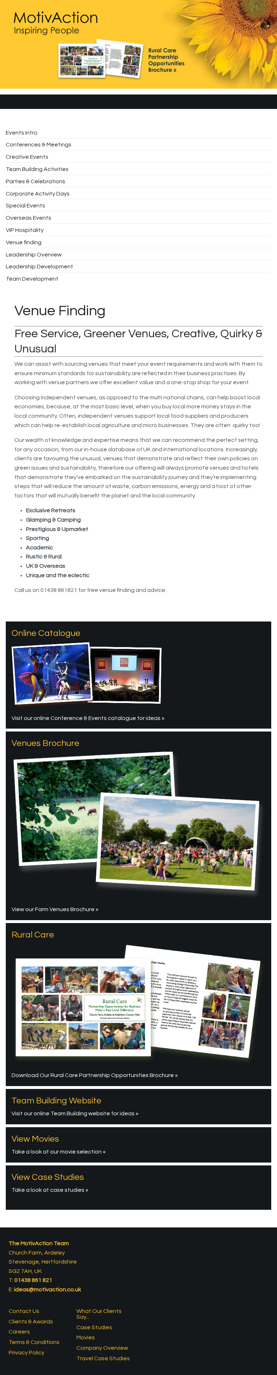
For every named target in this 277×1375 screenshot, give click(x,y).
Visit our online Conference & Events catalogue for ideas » (88, 718)
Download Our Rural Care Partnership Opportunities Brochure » (95, 1075)
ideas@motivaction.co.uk (47, 1289)
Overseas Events (28, 218)
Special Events (25, 205)
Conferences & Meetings (38, 145)
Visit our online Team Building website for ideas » (75, 1113)
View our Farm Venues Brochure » (55, 909)
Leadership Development (39, 266)
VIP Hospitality (25, 230)
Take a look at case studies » (50, 1190)
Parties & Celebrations (35, 181)
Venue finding (23, 242)
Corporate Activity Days (38, 194)
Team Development (32, 279)
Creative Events (27, 157)
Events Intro (22, 133)
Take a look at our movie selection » (59, 1152)
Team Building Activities (37, 169)
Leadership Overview (34, 255)
